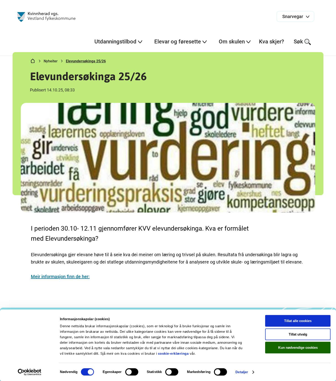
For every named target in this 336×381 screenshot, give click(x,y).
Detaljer (241, 372)
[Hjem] (32, 62)
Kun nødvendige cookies (298, 347)
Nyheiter (51, 61)
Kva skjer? (271, 41)
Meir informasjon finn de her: (60, 276)
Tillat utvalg (298, 334)
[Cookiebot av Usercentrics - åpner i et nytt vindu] (30, 372)
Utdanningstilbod (115, 41)
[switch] (131, 372)
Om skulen (232, 41)
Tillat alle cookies (298, 321)
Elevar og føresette (177, 41)
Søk (298, 41)
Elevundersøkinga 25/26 (86, 61)
